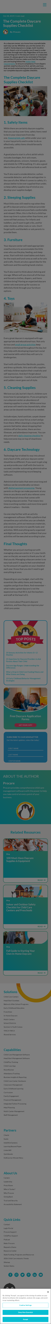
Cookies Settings (25, 1305)
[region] (25, 1306)
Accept (25, 1319)
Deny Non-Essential (25, 1312)
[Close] (48, 1292)
